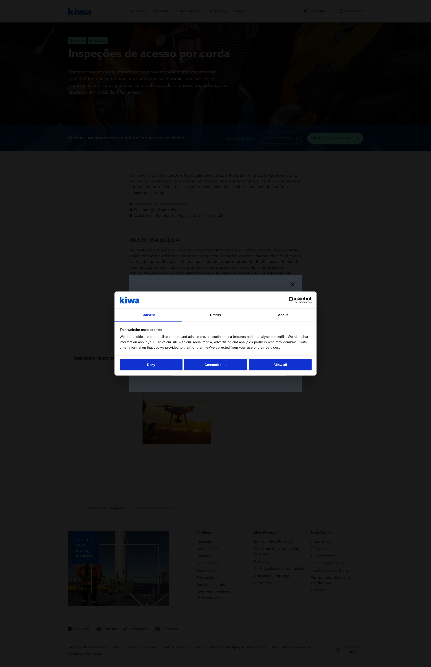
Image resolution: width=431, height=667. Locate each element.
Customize (213, 364)
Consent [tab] (148, 315)
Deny (151, 364)
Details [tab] (215, 315)
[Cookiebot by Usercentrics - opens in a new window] (292, 300)
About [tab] (283, 315)
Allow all (280, 364)
